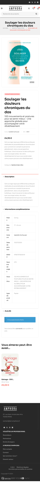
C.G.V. (12, 467)
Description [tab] (9, 177)
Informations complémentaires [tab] (17, 209)
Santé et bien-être (18, 28)
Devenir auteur (8, 459)
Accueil (5, 28)
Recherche (36, 14)
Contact (6, 452)
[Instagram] (35, 2)
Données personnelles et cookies (20, 469)
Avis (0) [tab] (8, 311)
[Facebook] (29, 2)
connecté (19, 328)
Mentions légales (23, 467)
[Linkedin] (37, 2)
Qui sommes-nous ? (10, 456)
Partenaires (7, 438)
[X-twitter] (32, 2)
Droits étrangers (9, 442)
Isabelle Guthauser (14, 131)
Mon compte (7, 449)
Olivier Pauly (5, 382)
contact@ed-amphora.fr (11, 421)
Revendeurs (7, 435)
